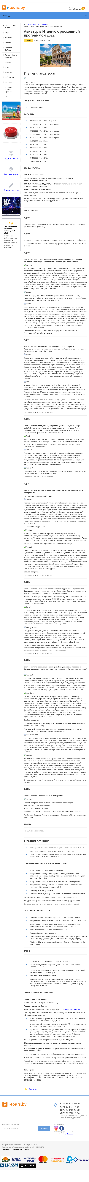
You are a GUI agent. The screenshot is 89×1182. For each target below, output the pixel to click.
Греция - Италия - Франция (8, 89)
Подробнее (8, 247)
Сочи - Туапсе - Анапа (11, 26)
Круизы (8, 62)
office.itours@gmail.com (72, 1118)
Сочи (7, 96)
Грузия (7, 33)
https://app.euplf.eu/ (72, 1009)
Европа (8, 43)
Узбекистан (9, 77)
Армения (8, 72)
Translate (70, 1134)
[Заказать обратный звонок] (83, 8)
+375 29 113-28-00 (69, 1103)
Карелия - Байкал (9, 49)
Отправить (44, 1128)
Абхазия (8, 38)
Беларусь (8, 82)
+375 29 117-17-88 (69, 1106)
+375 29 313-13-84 (69, 1113)
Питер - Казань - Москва (11, 56)
